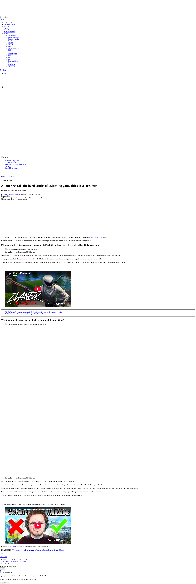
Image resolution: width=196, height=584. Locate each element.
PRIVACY (11, 65)
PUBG (10, 50)
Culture (10, 43)
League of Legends (10, 24)
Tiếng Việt (11, 81)
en (5, 73)
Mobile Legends (9, 32)
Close (2, 568)
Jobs (9, 59)
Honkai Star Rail (13, 37)
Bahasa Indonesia (13, 77)
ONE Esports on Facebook (15, 546)
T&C (10, 15)
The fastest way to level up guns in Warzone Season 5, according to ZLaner (38, 550)
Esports (2, 19)
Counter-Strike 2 (13, 48)
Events (10, 55)
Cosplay (10, 44)
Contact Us (15, 15)
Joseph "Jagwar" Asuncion (12, 194)
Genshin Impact (9, 30)
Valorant (6, 26)
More (6, 33)
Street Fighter (12, 54)
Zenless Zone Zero (14, 39)
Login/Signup (4, 583)
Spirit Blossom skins (11, 168)
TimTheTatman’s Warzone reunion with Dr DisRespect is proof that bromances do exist (33, 312)
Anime (6, 28)
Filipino (10, 79)
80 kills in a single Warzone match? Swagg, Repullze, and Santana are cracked (30, 314)
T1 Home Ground (11, 162)
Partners (22, 15)
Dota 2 (10, 46)
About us (11, 57)
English (10, 75)
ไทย (9, 83)
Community (12, 35)
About (2, 15)
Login (2, 87)
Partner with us (13, 61)
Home (3, 176)
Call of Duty (8, 22)
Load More (3, 557)
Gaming (10, 41)
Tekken (10, 52)
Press (6, 15)
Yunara (7, 166)
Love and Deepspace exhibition (15, 164)
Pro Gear (3, 70)
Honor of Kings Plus (12, 161)
